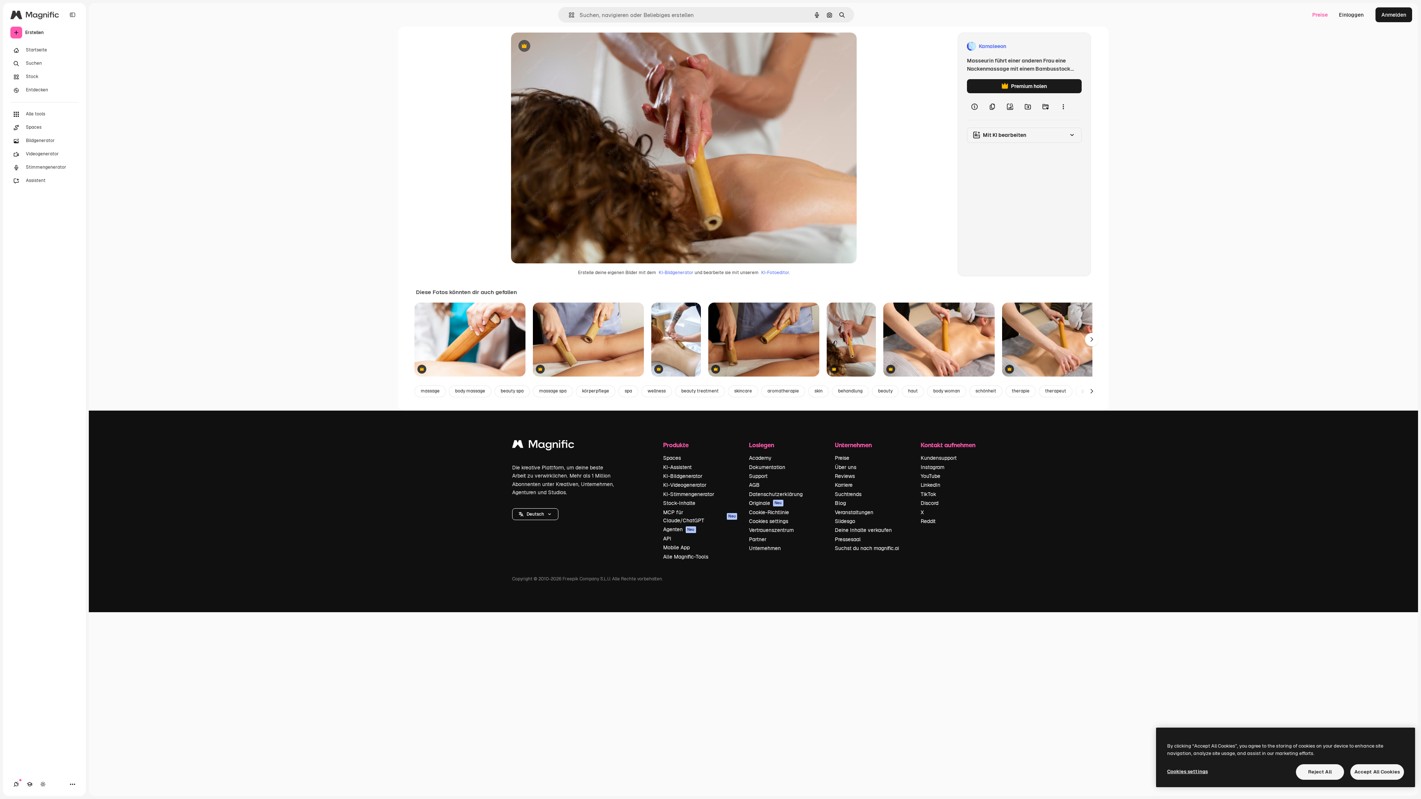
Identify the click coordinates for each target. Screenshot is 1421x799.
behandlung (850, 391)
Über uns (845, 467)
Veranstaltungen (854, 512)
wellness (657, 391)
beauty (885, 391)
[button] (535, 514)
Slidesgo (845, 521)
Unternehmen (765, 548)
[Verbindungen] (16, 784)
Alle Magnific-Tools (685, 556)
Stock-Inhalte (679, 503)
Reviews (845, 476)
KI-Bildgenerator (676, 273)
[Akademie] (30, 784)
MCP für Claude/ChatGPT (699, 516)
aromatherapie (783, 391)
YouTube (930, 476)
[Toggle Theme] (43, 784)
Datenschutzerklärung (776, 494)
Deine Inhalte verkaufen (863, 530)
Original (558, 46)
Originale (765, 503)
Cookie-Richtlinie (769, 512)
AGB (754, 485)
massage (430, 391)
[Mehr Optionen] (1063, 106)
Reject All (1320, 772)
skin (818, 391)
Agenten (679, 529)
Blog (840, 503)
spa (628, 391)
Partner (757, 539)
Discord (929, 503)
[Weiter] (1091, 340)
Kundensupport (939, 458)
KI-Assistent (677, 467)
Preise (1320, 14)
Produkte (676, 445)
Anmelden (1393, 14)
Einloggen (1351, 14)
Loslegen (761, 445)
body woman (946, 391)
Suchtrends (848, 494)
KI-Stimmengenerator (688, 494)
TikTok (928, 494)
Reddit (928, 521)
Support (758, 476)
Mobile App (676, 547)
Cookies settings (768, 521)
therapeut (1055, 391)
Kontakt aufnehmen (948, 445)
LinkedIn (930, 485)
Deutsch (535, 514)
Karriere (844, 485)
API (667, 538)
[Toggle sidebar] (72, 15)
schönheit (985, 391)
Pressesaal (848, 539)
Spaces (672, 458)
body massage (470, 391)
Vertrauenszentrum (771, 530)
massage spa (553, 391)
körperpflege (595, 391)
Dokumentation (767, 467)
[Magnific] (543, 446)
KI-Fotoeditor (775, 273)
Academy (760, 458)
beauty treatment (700, 391)
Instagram (932, 467)
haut (913, 391)
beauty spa (512, 391)
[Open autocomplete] (568, 15)
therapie (1020, 391)
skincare (743, 391)
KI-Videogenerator (684, 485)
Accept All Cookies (1377, 772)
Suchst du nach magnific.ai (867, 548)
